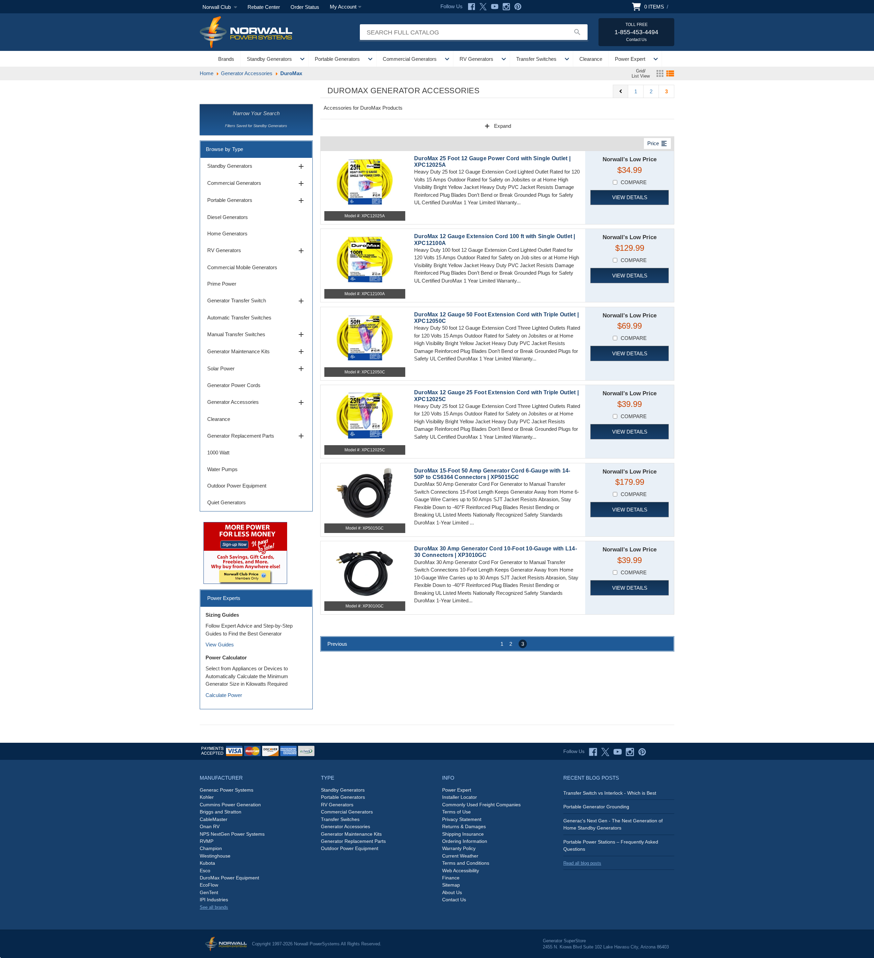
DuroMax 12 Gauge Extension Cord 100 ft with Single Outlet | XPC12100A (494, 239)
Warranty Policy (459, 848)
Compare (634, 182)
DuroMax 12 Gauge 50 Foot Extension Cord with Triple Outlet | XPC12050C (496, 318)
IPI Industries (214, 899)
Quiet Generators (226, 502)
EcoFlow (209, 885)
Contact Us (454, 899)
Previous (337, 644)
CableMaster (213, 819)
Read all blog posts (582, 863)
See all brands (214, 907)
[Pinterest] (518, 6)
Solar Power (256, 369)
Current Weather (460, 856)
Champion (211, 848)
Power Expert (630, 59)
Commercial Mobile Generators (242, 267)
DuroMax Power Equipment (229, 877)
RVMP (206, 841)
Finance (451, 877)
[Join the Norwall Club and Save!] (245, 552)
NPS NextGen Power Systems (232, 834)
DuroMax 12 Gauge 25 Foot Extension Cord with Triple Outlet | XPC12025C (496, 395)
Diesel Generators (227, 217)
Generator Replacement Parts (256, 436)
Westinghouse (215, 856)
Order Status (305, 7)
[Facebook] (471, 6)
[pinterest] (642, 752)
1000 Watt (218, 452)
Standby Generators (269, 59)
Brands (226, 59)
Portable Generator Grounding (596, 806)
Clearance (590, 59)
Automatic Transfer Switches (239, 317)
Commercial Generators (410, 59)
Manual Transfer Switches (256, 334)
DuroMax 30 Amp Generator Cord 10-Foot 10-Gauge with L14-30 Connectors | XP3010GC (495, 552)
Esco (205, 870)
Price (657, 143)
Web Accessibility (460, 870)
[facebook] (593, 752)
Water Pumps (222, 469)
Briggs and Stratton (220, 812)
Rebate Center (264, 7)
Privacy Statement (461, 819)
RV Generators (476, 59)
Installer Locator (459, 797)
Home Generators (227, 233)
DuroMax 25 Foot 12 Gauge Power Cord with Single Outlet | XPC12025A (492, 161)
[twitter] (605, 752)
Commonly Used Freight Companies (481, 804)
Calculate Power (224, 695)
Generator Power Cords (233, 385)
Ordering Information (464, 841)
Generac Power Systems (226, 790)
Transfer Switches (536, 59)
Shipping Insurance (463, 834)
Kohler (207, 797)
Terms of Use (456, 812)
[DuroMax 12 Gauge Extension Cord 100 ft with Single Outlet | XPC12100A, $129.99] (364, 259)
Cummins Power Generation (230, 804)
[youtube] (617, 752)
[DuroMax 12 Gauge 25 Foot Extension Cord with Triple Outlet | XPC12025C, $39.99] (364, 415)
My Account (343, 7)
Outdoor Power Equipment (236, 486)
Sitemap (451, 885)
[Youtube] (495, 6)
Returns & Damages (464, 826)
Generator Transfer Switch (256, 301)
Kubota (207, 863)
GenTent (209, 892)
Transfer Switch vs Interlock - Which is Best (609, 793)
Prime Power (221, 284)
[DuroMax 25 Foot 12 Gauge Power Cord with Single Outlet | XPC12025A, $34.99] (364, 181)
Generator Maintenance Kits (256, 351)
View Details (629, 197)
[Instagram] (506, 6)
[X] (483, 6)
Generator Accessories (256, 402)
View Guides (220, 644)
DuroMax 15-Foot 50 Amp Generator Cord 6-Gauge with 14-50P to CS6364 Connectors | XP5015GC (492, 474)
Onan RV (210, 826)
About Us (452, 892)
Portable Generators (337, 59)
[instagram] (630, 752)
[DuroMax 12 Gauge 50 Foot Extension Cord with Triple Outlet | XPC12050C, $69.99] (364, 337)
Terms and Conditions (465, 863)
